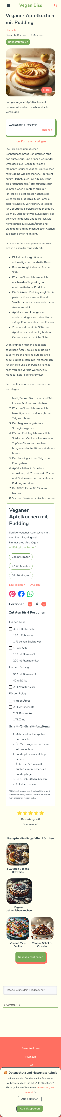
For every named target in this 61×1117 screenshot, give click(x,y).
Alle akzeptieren (30, 1108)
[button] (56, 5)
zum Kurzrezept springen (30, 141)
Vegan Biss (30, 5)
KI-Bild (46, 90)
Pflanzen (30, 1057)
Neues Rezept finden (30, 957)
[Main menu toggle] (8, 5)
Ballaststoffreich (18, 42)
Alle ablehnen (29, 1099)
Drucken (35, 585)
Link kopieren (17, 585)
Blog (30, 1065)
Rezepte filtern (31, 1048)
